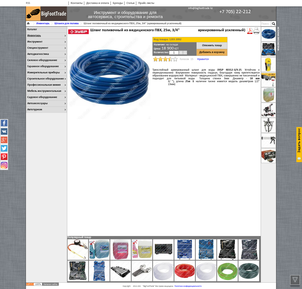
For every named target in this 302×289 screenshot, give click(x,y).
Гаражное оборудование (43, 66)
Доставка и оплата (97, 3)
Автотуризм (34, 109)
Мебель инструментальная (44, 91)
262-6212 (235, 12)
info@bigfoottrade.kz (200, 8)
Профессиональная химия (44, 84)
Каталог (32, 29)
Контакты (77, 3)
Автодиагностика (38, 54)
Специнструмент (37, 48)
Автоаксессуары (37, 103)
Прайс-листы (146, 3)
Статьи (131, 3)
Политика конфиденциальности (188, 286)
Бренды (118, 3)
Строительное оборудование (45, 78)
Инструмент (34, 41)
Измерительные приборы (43, 72)
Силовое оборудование (42, 60)
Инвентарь (34, 35)
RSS (28, 3)
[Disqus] (164, 179)
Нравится (203, 59)
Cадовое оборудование (42, 97)
